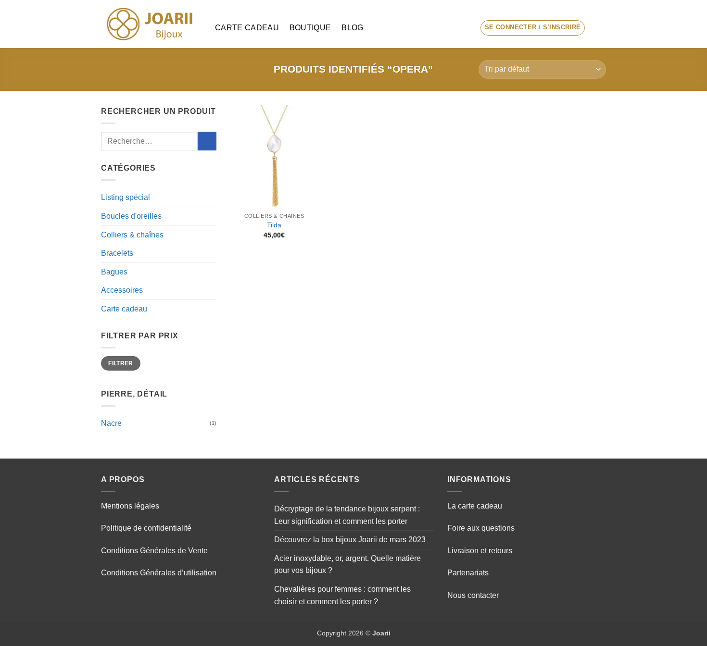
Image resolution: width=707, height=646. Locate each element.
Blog (352, 28)
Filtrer (120, 363)
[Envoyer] (207, 141)
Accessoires (122, 290)
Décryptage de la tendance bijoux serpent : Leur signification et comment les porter (347, 515)
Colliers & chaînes (132, 235)
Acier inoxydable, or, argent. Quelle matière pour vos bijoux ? (347, 564)
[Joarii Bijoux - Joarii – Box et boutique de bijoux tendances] (151, 24)
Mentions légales (130, 506)
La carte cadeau (474, 506)
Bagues (114, 272)
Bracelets (117, 253)
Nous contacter (473, 595)
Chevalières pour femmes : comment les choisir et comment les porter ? (342, 595)
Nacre (111, 423)
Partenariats (468, 573)
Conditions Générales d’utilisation (158, 573)
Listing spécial (125, 197)
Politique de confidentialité (146, 528)
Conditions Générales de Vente (154, 551)
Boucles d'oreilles (131, 216)
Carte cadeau (247, 28)
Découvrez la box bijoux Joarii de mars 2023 (350, 539)
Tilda (274, 225)
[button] (532, 28)
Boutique (310, 28)
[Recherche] (464, 27)
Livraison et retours (479, 551)
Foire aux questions (481, 528)
